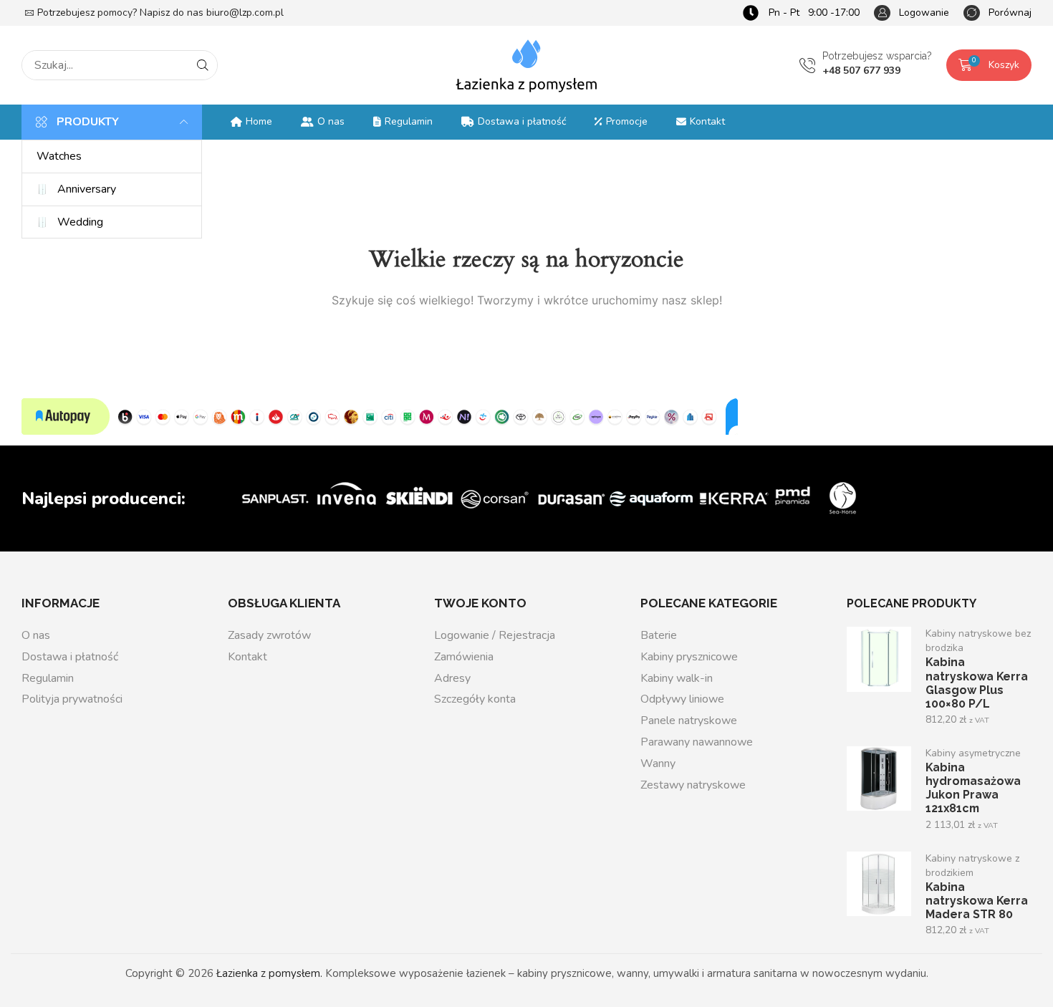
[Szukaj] (202, 65)
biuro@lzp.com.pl (245, 12)
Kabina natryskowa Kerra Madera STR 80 (976, 900)
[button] (911, 13)
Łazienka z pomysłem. (269, 973)
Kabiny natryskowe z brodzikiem (972, 866)
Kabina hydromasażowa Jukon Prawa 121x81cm (973, 788)
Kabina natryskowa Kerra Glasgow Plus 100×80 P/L (976, 682)
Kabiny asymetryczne (973, 753)
